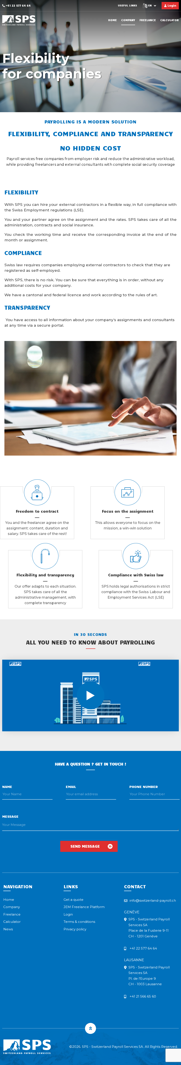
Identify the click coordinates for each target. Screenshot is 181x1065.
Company (128, 20)
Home (112, 20)
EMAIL (71, 786)
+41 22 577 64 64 (18, 5)
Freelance (148, 20)
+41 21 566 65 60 (143, 996)
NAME (7, 786)
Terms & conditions (79, 922)
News (8, 929)
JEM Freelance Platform (84, 907)
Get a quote (73, 899)
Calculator (169, 20)
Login (171, 5)
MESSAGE (10, 816)
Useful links (127, 5)
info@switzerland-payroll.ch (153, 900)
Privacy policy (75, 929)
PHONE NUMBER (143, 786)
